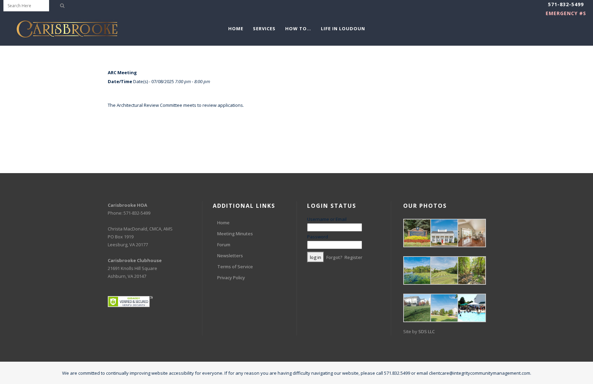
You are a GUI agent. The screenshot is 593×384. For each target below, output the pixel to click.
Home (223, 222)
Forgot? (334, 257)
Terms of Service (235, 266)
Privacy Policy (231, 277)
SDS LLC (426, 331)
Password (317, 237)
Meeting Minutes (235, 233)
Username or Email (327, 219)
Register (353, 257)
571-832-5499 (566, 4)
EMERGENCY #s (566, 13)
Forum (223, 244)
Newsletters (230, 255)
